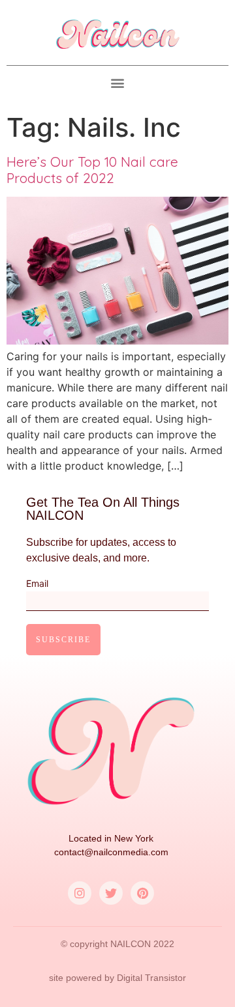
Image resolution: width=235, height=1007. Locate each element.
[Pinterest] (142, 893)
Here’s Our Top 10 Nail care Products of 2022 (92, 169)
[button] (118, 83)
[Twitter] (111, 893)
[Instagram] (79, 893)
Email (37, 584)
